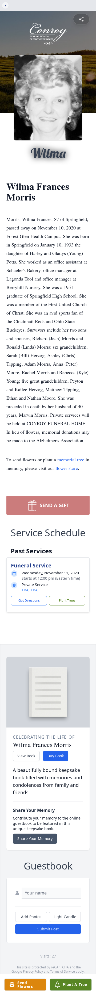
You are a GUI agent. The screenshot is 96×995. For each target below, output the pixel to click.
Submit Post (48, 928)
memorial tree (70, 459)
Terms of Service (62, 971)
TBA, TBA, (30, 589)
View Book (26, 755)
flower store (66, 468)
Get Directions (29, 600)
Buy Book (55, 755)
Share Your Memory (35, 838)
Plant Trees (67, 600)
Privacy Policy (33, 971)
